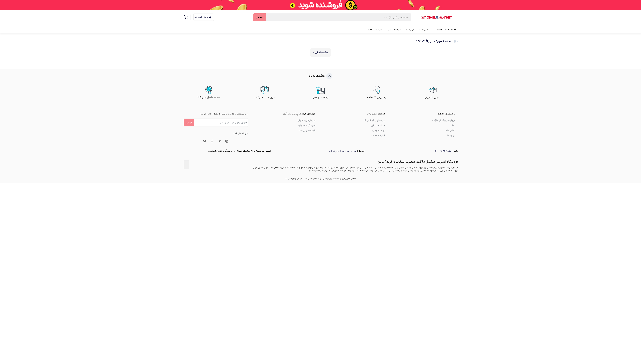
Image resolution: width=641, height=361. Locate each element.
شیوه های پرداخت (306, 130)
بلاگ (453, 125)
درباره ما (410, 29)
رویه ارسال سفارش (306, 120)
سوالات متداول (393, 29)
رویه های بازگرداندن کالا (374, 120)
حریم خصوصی (378, 130)
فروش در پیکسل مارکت (443, 120)
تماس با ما (424, 29)
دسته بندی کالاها (445, 29)
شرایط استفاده (375, 29)
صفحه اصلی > (320, 52)
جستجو (259, 17)
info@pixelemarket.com (343, 151)
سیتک (288, 178)
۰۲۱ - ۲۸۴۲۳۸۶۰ (442, 151)
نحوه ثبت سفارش (306, 125)
